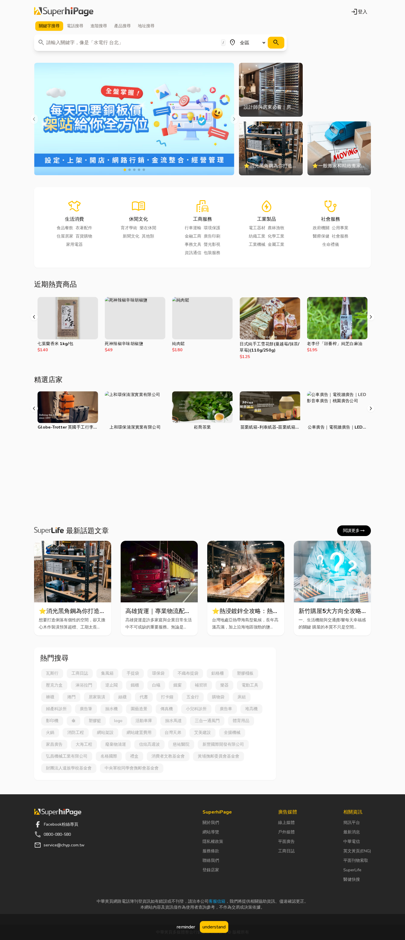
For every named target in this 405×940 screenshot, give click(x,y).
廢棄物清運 (115, 744)
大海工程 (84, 744)
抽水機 (111, 709)
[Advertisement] (202, 479)
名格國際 (109, 756)
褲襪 (50, 697)
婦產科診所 (56, 709)
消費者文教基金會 (168, 756)
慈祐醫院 (181, 744)
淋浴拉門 (84, 685)
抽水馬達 (173, 721)
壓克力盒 (54, 685)
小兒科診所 (196, 709)
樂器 (224, 685)
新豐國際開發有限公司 (223, 744)
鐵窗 (177, 685)
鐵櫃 (135, 685)
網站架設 (105, 732)
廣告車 (226, 709)
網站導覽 (211, 832)
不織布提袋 (188, 673)
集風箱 (107, 673)
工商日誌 (79, 673)
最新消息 (351, 832)
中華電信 (351, 841)
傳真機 (166, 709)
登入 (359, 11)
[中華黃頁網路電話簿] (63, 12)
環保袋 (158, 673)
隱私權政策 (213, 841)
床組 (241, 697)
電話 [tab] (75, 26)
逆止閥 (111, 685)
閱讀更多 (354, 530)
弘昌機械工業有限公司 (66, 756)
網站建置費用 (139, 732)
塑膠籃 (95, 721)
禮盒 (134, 756)
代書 (144, 697)
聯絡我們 (211, 860)
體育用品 (241, 721)
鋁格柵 (217, 673)
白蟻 (156, 685)
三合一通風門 (207, 721)
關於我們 (211, 822)
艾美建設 (202, 732)
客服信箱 (217, 901)
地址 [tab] (146, 26)
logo (118, 721)
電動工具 (250, 685)
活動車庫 (143, 721)
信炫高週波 (149, 744)
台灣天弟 (173, 732)
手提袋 (133, 673)
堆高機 (251, 709)
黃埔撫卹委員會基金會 (218, 756)
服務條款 (211, 851)
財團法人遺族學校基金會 (69, 768)
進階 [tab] (98, 26)
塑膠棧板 (245, 673)
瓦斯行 (52, 673)
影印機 (52, 721)
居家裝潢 (97, 697)
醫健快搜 (351, 879)
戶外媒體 (286, 832)
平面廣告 (286, 841)
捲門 (71, 697)
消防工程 (75, 732)
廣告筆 (86, 709)
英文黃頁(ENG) (357, 851)
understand (214, 927)
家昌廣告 (54, 744)
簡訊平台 (351, 822)
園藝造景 (139, 709)
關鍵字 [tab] (49, 26)
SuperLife (352, 870)
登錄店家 (211, 870)
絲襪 (122, 697)
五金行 (192, 697)
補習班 (201, 685)
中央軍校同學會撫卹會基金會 (132, 768)
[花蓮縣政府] (134, 119)
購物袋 (218, 697)
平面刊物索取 (355, 860)
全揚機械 (232, 732)
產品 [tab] (122, 26)
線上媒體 (286, 822)
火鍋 (50, 732)
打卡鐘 (167, 697)
